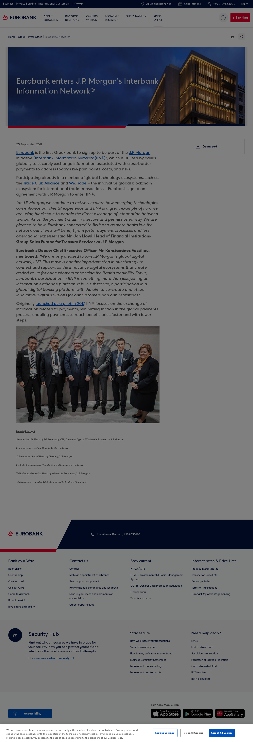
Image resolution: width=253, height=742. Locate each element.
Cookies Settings (164, 732)
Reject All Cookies (193, 732)
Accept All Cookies (221, 732)
